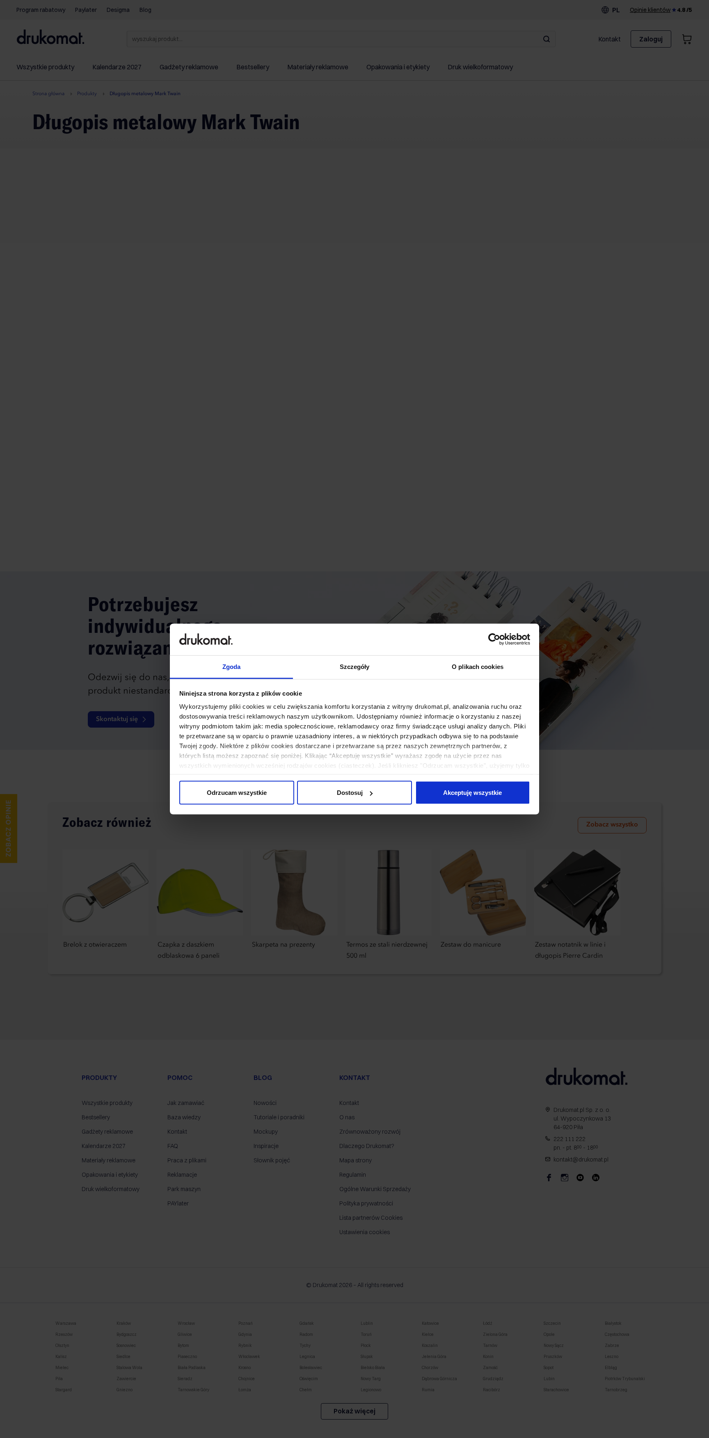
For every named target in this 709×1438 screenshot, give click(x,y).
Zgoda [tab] (231, 666)
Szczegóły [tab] (355, 666)
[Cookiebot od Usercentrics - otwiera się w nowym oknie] (494, 639)
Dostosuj (350, 792)
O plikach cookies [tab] (477, 666)
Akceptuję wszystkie (472, 792)
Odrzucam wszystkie (237, 792)
